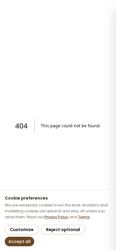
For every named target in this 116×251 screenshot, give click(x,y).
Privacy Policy (56, 216)
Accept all (19, 241)
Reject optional (63, 230)
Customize (22, 230)
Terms (84, 216)
